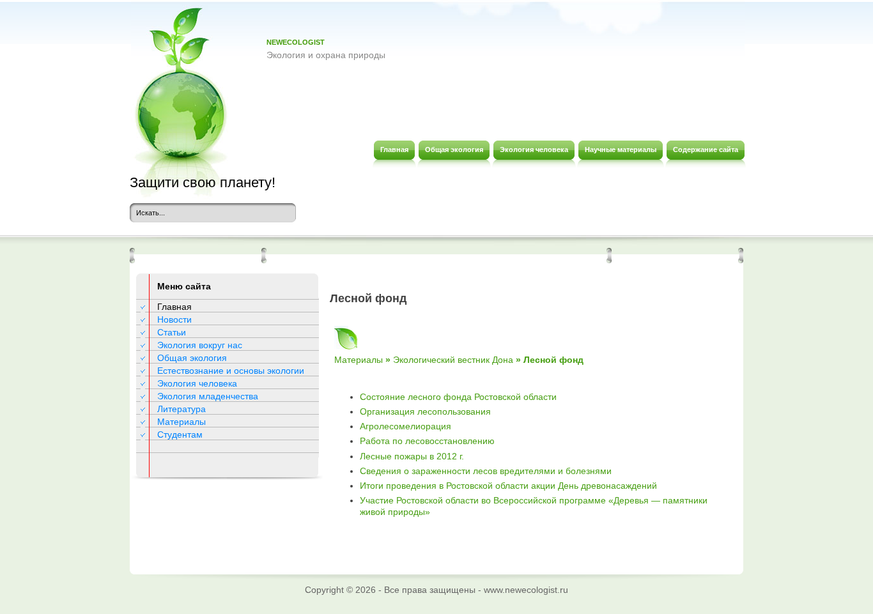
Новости (174, 319)
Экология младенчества (207, 396)
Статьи (171, 332)
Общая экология (192, 358)
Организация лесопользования (425, 411)
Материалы (181, 422)
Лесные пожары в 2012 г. (412, 456)
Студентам (180, 434)
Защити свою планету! (202, 182)
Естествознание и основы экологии (230, 370)
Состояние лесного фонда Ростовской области (458, 397)
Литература (181, 409)
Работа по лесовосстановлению (427, 441)
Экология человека (197, 383)
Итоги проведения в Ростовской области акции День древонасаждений (508, 485)
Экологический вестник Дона (453, 360)
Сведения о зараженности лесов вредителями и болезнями (486, 471)
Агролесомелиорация (405, 426)
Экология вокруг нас (199, 345)
